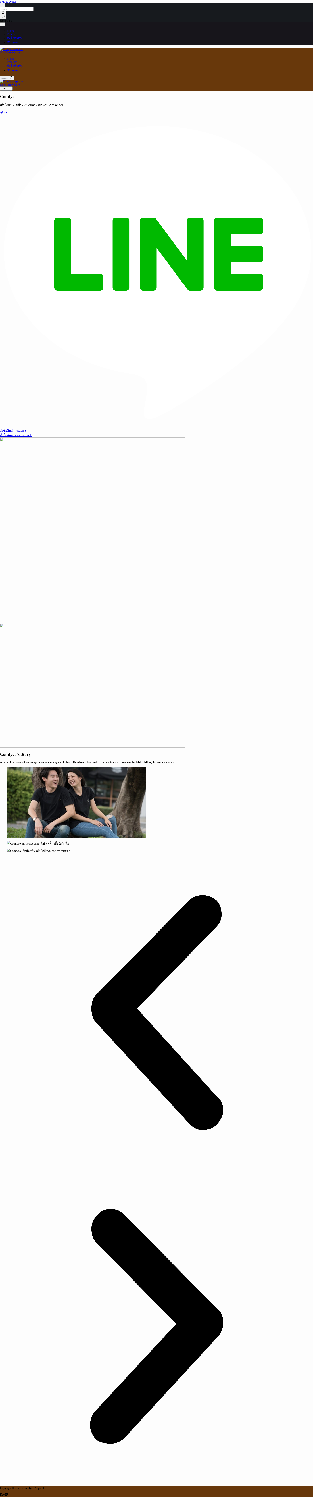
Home (10, 58)
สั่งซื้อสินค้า (14, 65)
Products (12, 61)
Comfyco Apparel (10, 52)
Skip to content (8, 1)
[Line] (6, 1495)
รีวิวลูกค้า (13, 70)
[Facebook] (2, 1495)
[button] (156, 1013)
